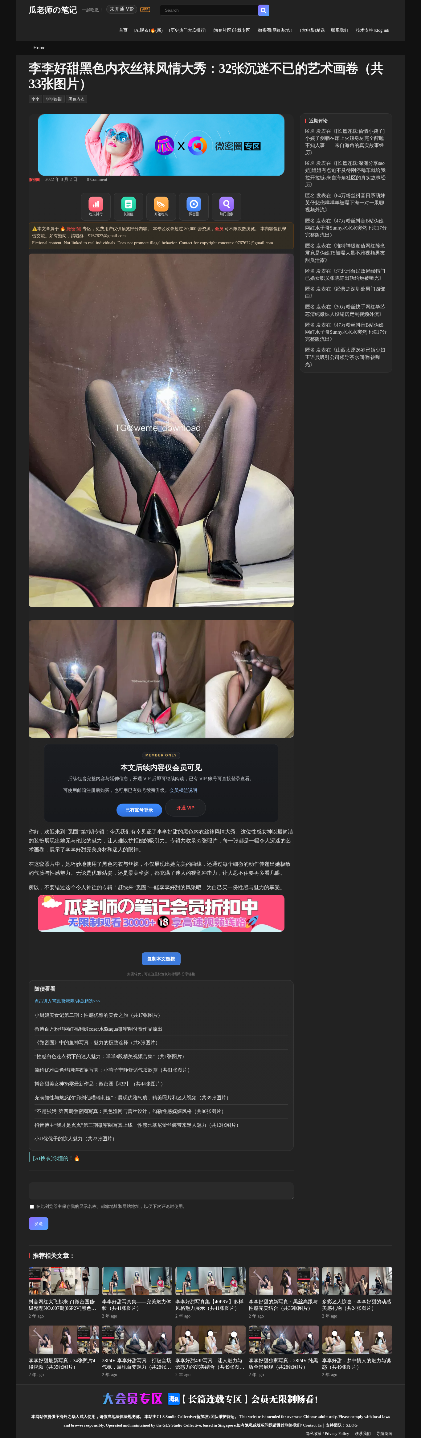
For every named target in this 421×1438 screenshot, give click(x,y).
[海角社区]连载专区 (231, 30)
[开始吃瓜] (161, 207)
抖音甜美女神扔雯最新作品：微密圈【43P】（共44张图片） (100, 1083)
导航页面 (384, 1433)
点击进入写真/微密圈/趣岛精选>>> (67, 1001)
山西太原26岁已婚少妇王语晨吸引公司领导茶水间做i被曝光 (345, 357)
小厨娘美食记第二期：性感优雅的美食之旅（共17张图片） (99, 1015)
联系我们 (339, 30)
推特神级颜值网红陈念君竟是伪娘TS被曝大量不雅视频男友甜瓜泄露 (345, 253)
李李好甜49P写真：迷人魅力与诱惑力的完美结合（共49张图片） (208, 1367)
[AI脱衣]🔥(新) (148, 30)
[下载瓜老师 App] (145, 9)
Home (39, 47)
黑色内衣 (76, 99)
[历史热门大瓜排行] (187, 30)
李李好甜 (54, 99)
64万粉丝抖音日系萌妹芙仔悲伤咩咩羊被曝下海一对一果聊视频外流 (345, 202)
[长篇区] (128, 207)
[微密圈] (194, 207)
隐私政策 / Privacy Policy (327, 1433)
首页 (123, 30)
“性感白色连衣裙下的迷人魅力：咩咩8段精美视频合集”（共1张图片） (111, 1056)
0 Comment (97, 179)
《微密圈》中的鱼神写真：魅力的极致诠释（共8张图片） (97, 1042)
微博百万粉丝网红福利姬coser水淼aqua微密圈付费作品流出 (98, 1029)
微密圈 (34, 179)
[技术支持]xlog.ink (371, 30)
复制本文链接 (161, 958)
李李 (35, 99)
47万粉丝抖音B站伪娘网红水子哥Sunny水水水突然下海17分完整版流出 (346, 228)
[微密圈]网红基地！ (275, 30)
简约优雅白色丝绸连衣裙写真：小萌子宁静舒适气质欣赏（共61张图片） (113, 1070)
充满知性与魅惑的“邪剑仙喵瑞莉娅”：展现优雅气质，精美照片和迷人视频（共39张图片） (133, 1097)
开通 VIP (185, 807)
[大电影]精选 (312, 30)
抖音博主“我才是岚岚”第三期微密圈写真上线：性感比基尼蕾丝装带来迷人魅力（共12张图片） (138, 1125)
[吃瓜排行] (96, 207)
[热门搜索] (226, 207)
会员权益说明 (183, 790)
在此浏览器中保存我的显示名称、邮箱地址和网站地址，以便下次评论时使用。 (111, 1206)
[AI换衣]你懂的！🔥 (56, 1158)
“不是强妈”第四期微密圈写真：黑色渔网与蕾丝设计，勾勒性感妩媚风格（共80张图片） (130, 1111)
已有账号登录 (139, 810)
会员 (219, 228)
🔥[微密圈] (70, 228)
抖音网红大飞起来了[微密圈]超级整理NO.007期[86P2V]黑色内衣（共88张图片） (62, 1308)
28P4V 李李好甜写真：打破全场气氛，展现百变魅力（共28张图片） (136, 1367)
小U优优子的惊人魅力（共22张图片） (76, 1138)
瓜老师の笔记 (53, 10)
